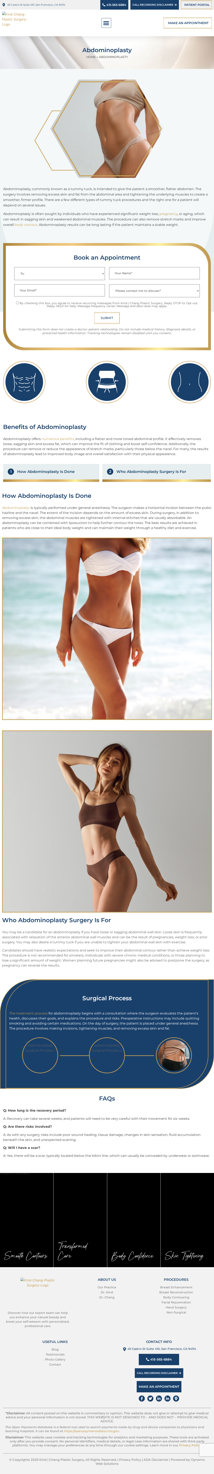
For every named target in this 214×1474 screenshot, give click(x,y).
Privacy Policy (190, 1445)
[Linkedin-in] (159, 1398)
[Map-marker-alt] (176, 1398)
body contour (26, 225)
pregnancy (168, 214)
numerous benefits (58, 439)
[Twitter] (150, 1398)
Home (91, 57)
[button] (106, 23)
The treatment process (28, 1013)
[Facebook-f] (142, 1398)
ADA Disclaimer (156, 1460)
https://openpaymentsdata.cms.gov (91, 1431)
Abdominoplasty (16, 508)
